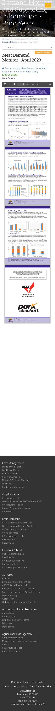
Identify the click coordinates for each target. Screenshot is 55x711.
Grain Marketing (11, 518)
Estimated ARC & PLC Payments (17, 582)
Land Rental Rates (10, 470)
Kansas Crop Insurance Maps (16, 508)
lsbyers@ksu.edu (27, 700)
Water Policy (8, 599)
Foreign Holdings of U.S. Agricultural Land (21, 592)
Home (5, 29)
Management (8, 627)
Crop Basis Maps (10, 533)
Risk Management (10, 498)
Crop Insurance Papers (12, 505)
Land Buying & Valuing (12, 467)
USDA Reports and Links (13, 536)
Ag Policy (7, 574)
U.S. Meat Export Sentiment (14, 567)
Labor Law (7, 623)
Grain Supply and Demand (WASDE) (18, 526)
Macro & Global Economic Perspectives (20, 641)
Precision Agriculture (11, 477)
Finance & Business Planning (15, 480)
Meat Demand (39, 29)
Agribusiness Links (11, 651)
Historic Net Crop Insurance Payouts (19, 602)
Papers (5, 644)
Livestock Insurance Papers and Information (22, 501)
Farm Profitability (10, 473)
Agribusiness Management (17, 634)
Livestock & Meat (20, 29)
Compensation (9, 616)
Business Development (12, 638)
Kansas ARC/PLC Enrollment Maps (18, 588)
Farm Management (13, 463)
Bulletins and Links (10, 564)
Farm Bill (6, 578)
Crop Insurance (10, 494)
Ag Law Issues (9, 613)
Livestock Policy (9, 595)
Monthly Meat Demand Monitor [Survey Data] (27, 32)
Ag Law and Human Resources (19, 609)
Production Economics (13, 487)
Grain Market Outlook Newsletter (17, 523)
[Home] (11, 4)
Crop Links (7, 511)
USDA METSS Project (12, 648)
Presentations (8, 539)
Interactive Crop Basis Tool (14, 529)
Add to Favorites (43, 52)
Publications (8, 543)
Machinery (7, 484)
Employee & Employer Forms (15, 620)
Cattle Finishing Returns (13, 554)
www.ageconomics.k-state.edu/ (27, 704)
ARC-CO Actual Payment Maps (16, 585)
